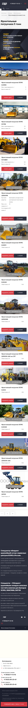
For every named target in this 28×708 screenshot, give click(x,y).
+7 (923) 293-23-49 (10, 679)
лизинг (20, 97)
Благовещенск (21, 3)
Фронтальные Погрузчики (8, 628)
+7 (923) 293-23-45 (10, 684)
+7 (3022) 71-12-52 (15, 3)
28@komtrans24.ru (7, 665)
